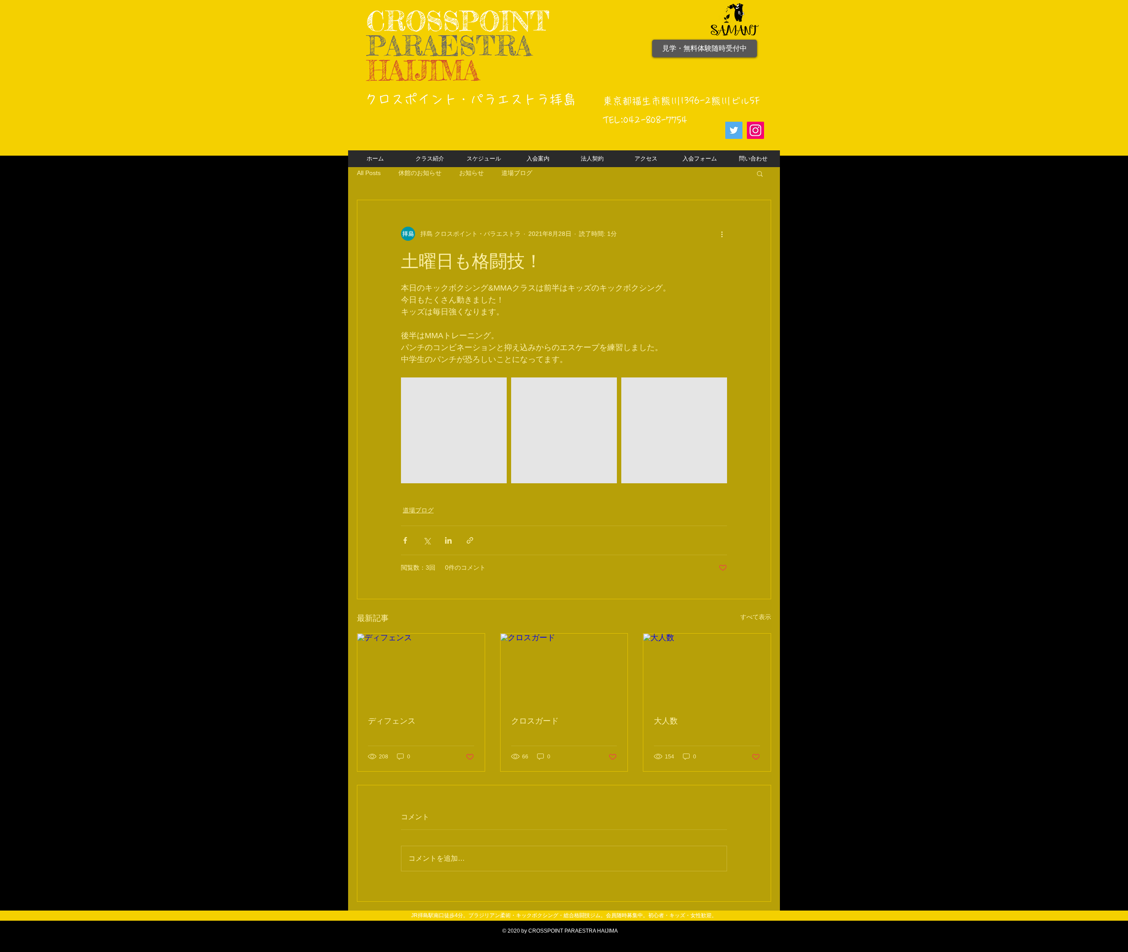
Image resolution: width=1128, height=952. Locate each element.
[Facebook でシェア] (405, 540)
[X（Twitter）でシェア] (427, 540)
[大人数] (707, 669)
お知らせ (471, 172)
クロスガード (535, 721)
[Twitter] (733, 130)
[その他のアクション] (721, 233)
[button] (760, 173)
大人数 (666, 721)
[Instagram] (755, 130)
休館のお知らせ (420, 172)
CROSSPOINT (458, 20)
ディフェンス (392, 721)
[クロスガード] (564, 669)
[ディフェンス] (421, 669)
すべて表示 (755, 616)
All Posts (369, 172)
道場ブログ (516, 172)
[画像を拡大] (454, 430)
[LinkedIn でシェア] (448, 540)
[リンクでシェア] (470, 540)
